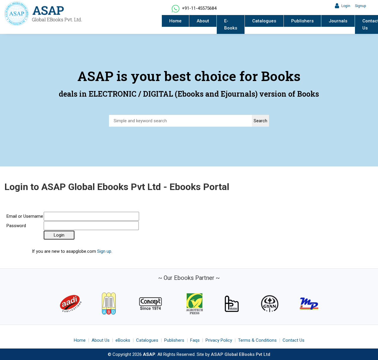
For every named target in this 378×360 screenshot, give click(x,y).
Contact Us (293, 340)
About (203, 21)
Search (260, 120)
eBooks (122, 340)
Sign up (104, 251)
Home (175, 21)
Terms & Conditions (257, 340)
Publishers (302, 21)
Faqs (195, 340)
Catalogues (264, 21)
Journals (338, 21)
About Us (101, 340)
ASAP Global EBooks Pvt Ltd (240, 354)
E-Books (230, 24)
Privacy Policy (219, 340)
